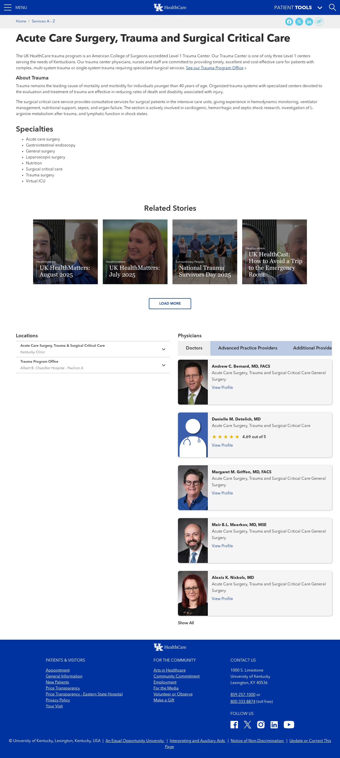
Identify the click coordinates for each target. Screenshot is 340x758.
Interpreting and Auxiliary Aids (198, 741)
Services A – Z (43, 21)
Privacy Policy (58, 700)
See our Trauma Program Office (214, 68)
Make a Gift (164, 700)
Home (21, 21)
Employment (165, 683)
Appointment (58, 671)
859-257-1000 (242, 695)
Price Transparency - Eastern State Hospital (84, 694)
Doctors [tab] (194, 348)
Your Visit (54, 706)
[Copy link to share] (319, 22)
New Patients (57, 683)
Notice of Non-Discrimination (257, 741)
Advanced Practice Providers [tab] (247, 348)
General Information (64, 677)
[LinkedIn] (274, 725)
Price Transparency (63, 688)
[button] (15, 7)
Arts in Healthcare (170, 671)
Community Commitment (177, 677)
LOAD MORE (170, 303)
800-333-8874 (242, 702)
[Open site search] (332, 7)
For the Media (166, 688)
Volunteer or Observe (173, 694)
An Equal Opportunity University (135, 741)
